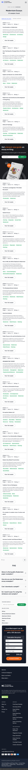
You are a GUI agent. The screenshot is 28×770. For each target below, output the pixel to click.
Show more (5, 678)
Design (4, 36)
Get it (22, 156)
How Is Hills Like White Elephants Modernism (14, 261)
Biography (11, 220)
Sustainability (19, 372)
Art (7, 46)
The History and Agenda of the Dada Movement (12, 188)
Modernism (5, 34)
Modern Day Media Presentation (11, 460)
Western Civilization (8, 135)
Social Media (6, 470)
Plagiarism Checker (17, 733)
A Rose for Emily (7, 493)
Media (8, 455)
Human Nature (13, 523)
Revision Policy (20, 764)
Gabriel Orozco (6, 212)
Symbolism (5, 498)
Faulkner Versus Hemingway (10, 485)
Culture (13, 7)
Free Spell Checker (17, 742)
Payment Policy (5, 764)
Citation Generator (17, 744)
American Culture (6, 616)
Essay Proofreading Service (17, 718)
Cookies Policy (13, 764)
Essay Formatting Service (17, 722)
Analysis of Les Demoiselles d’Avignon (12, 436)
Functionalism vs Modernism (10, 27)
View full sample (9, 40)
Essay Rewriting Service (17, 714)
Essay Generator (17, 735)
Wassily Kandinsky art (8, 236)
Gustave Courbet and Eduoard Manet (12, 539)
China (3, 620)
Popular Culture (7, 108)
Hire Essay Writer (17, 706)
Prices (3, 711)
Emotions (5, 419)
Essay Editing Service (16, 710)
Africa (3, 611)
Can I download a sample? (10, 586)
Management (13, 370)
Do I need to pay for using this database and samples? (12, 593)
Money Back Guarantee (6, 765)
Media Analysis (13, 468)
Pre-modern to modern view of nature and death (14, 513)
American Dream (6, 618)
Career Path (18, 220)
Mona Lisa (5, 421)
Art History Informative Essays (11, 386)
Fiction (8, 83)
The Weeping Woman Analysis (10, 288)
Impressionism (6, 344)
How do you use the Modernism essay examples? (12, 580)
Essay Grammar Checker (16, 738)
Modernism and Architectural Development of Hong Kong (14, 98)
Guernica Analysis (7, 313)
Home (9, 7)
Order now (14, 658)
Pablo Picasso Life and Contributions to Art (14, 336)
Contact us (4, 709)
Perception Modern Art (9, 412)
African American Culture (8, 613)
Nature (19, 523)
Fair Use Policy (22, 763)
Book (4, 83)
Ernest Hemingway (11, 271)
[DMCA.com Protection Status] (5, 697)
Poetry (4, 525)
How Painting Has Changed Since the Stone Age (14, 52)
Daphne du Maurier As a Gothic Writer (12, 74)
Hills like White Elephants (9, 273)
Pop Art (5, 398)
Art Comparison (12, 133)
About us (4, 704)
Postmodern (6, 198)
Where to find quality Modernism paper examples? (12, 573)
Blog (3, 706)
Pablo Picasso (20, 296)
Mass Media (11, 419)
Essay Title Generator (15, 729)
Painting (5, 133)
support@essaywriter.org (8, 751)
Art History (20, 34)
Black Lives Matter (6, 675)
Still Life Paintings (7, 124)
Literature (9, 70)
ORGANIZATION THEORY (9, 361)
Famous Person (10, 231)
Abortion (4, 669)
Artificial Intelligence (7, 672)
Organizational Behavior (9, 372)
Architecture (13, 34)
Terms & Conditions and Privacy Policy (10, 763)
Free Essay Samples (17, 704)
